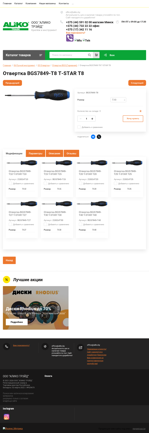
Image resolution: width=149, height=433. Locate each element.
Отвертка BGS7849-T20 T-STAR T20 (90, 172)
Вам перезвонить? (75, 32)
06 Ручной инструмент (24, 65)
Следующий (137, 83)
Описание (54, 153)
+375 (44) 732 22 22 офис (82, 26)
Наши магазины (47, 3)
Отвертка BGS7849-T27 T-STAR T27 (20, 213)
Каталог (18, 3)
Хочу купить (133, 118)
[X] (99, 137)
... (73, 3)
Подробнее (17, 322)
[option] (37, 95)
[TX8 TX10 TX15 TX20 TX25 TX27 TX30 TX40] (118, 99)
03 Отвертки (44, 65)
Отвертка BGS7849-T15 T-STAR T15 (55, 172)
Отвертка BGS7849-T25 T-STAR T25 (125, 172)
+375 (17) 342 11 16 (79, 29)
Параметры (35, 153)
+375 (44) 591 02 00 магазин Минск (89, 22)
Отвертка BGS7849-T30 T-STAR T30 (55, 213)
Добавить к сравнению (92, 127)
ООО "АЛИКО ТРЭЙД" (40, 24)
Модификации (14, 153)
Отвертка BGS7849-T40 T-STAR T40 (90, 213)
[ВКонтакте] (93, 137)
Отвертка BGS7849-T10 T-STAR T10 (20, 172)
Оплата (48, 376)
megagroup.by (139, 428)
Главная (7, 3)
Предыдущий (12, 83)
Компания (31, 3)
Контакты (64, 3)
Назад (9, 260)
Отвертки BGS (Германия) (64, 65)
